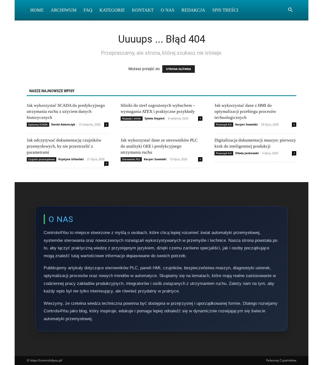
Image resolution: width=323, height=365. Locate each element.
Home (37, 10)
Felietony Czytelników (281, 360)
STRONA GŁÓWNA (178, 69)
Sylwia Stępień (155, 118)
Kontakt (143, 10)
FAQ (88, 10)
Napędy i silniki (131, 118)
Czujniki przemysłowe (41, 159)
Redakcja (193, 10)
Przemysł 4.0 (224, 124)
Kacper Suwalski (246, 124)
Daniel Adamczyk (63, 124)
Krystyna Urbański (71, 159)
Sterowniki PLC (131, 159)
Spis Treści (225, 10)
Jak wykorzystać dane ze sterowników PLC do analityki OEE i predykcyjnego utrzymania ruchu (159, 146)
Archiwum (63, 10)
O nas (167, 10)
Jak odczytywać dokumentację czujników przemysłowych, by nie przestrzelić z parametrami (64, 146)
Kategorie (112, 10)
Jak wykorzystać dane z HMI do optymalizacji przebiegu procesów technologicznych (245, 111)
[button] (290, 10)
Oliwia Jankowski (247, 153)
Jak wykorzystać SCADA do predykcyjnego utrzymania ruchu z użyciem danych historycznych (66, 111)
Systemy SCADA (38, 124)
